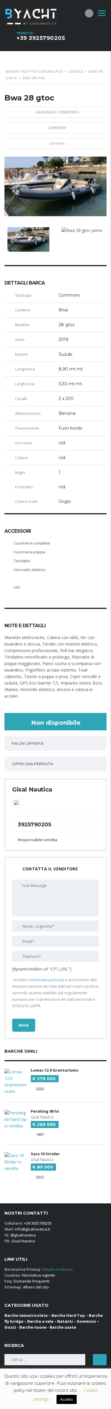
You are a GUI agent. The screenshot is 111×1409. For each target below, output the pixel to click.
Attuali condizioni (57, 1269)
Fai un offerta (28, 743)
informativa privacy (47, 979)
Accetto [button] (66, 1399)
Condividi (57, 127)
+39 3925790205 (41, 38)
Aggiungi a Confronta (57, 112)
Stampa (57, 143)
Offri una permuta (32, 763)
